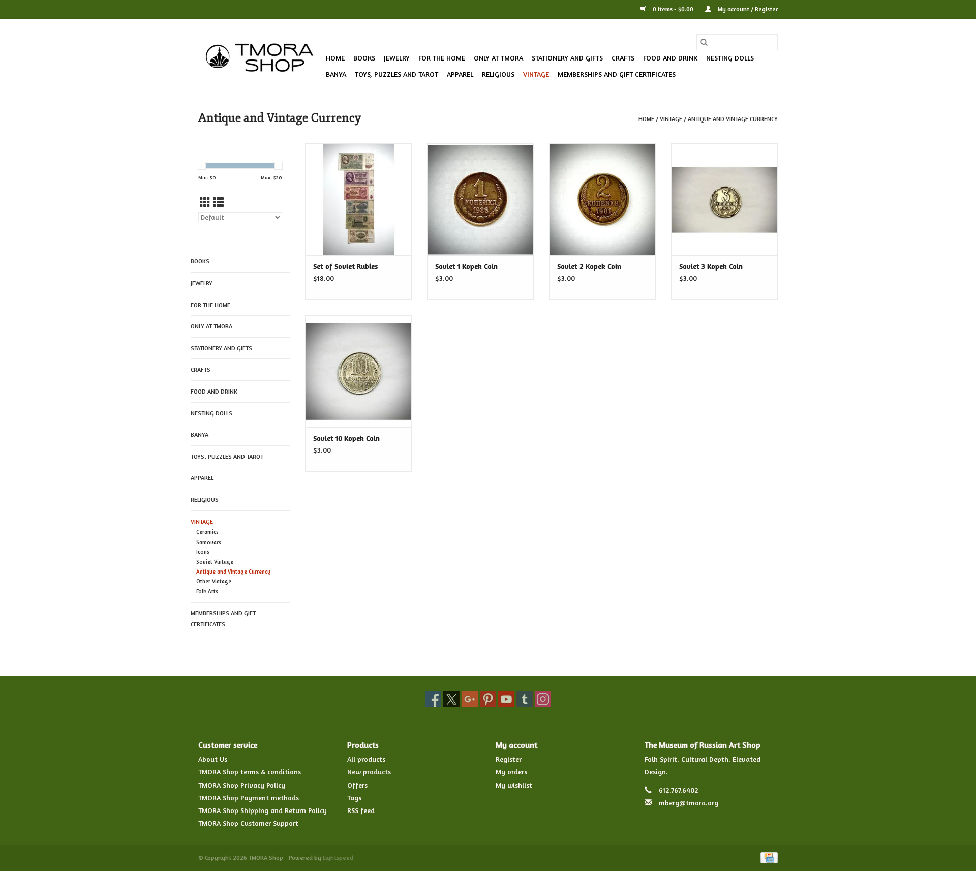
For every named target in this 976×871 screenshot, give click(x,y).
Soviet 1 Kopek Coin (466, 266)
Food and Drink (670, 57)
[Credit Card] (767, 857)
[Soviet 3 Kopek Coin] (724, 199)
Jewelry (397, 57)
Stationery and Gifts (567, 57)
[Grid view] (205, 202)
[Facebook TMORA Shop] (433, 699)
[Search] (704, 42)
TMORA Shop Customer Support (248, 823)
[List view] (218, 202)
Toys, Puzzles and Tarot (396, 74)
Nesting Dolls (730, 57)
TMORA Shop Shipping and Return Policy (262, 810)
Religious (498, 74)
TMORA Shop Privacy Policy (241, 784)
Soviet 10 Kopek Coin (346, 438)
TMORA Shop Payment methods (248, 797)
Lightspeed (338, 857)
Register (509, 759)
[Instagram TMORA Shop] (543, 699)
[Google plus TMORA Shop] (470, 699)
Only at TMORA (498, 57)
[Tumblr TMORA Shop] (524, 699)
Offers (357, 784)
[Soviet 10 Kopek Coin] (358, 371)
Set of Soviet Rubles (345, 266)
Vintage (536, 74)
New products (369, 771)
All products (366, 759)
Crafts (623, 57)
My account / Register (747, 9)
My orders (511, 771)
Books (364, 57)
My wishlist (514, 784)
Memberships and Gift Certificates (617, 74)
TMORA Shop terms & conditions (249, 771)
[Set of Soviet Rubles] (358, 199)
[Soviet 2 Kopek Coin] (602, 199)
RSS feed (361, 810)
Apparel (460, 74)
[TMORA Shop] (260, 58)
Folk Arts (207, 591)
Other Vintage (213, 581)
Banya (336, 74)
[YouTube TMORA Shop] (506, 699)
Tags (354, 797)
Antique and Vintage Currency (733, 119)
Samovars (208, 542)
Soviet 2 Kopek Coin (589, 266)
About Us (212, 759)
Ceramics (207, 531)
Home (335, 57)
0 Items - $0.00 (673, 9)
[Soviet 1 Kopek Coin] (480, 199)
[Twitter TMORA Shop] (451, 699)
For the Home (441, 57)
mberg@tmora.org (688, 802)
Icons (202, 551)
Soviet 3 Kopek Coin (711, 266)
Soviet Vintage (214, 561)
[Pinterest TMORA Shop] (488, 699)
